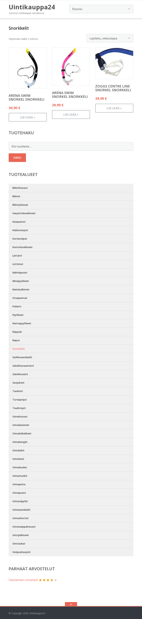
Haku (17, 158)
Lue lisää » (27, 117)
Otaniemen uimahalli (23, 580)
